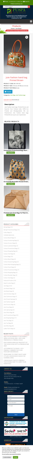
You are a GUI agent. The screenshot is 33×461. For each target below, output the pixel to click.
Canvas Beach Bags (9, 237)
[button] (26, 37)
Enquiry (9, 91)
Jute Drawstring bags (9, 299)
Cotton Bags (7, 256)
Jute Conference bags (9, 296)
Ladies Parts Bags (8, 328)
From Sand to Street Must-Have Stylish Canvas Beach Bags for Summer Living (15, 356)
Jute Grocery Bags (9, 304)
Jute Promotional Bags (10, 315)
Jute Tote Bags (8, 320)
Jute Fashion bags (20, 95)
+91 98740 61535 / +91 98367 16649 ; (16, 1)
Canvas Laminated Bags (10, 245)
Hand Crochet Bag (8, 283)
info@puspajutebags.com (16, 3)
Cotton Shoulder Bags (9, 275)
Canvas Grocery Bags (9, 243)
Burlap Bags (7, 227)
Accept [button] (15, 457)
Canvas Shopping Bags (10, 251)
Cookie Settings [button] (7, 457)
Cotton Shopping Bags (10, 272)
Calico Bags (7, 232)
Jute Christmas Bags (9, 294)
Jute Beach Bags (8, 288)
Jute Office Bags (8, 312)
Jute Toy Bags (7, 323)
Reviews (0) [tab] (15, 99)
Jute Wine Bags (8, 326)
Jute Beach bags (8, 291)
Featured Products (9, 280)
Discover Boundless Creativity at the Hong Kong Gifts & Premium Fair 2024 (16, 344)
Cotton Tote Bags (8, 277)
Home (12, 28)
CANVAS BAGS (8, 235)
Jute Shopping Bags (9, 318)
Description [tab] (8, 99)
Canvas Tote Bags (8, 253)
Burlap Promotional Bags (10, 229)
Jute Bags (18, 28)
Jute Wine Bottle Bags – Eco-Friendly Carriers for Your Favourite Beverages (14, 350)
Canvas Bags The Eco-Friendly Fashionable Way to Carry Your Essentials (15, 362)
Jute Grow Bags (8, 307)
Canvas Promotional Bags (11, 248)
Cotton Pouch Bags (9, 267)
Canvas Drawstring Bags (10, 240)
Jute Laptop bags (8, 310)
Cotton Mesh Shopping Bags (11, 264)
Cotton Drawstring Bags (10, 261)
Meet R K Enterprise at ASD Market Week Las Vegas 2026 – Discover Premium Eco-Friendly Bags (15, 338)
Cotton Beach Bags (9, 259)
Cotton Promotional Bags (10, 269)
